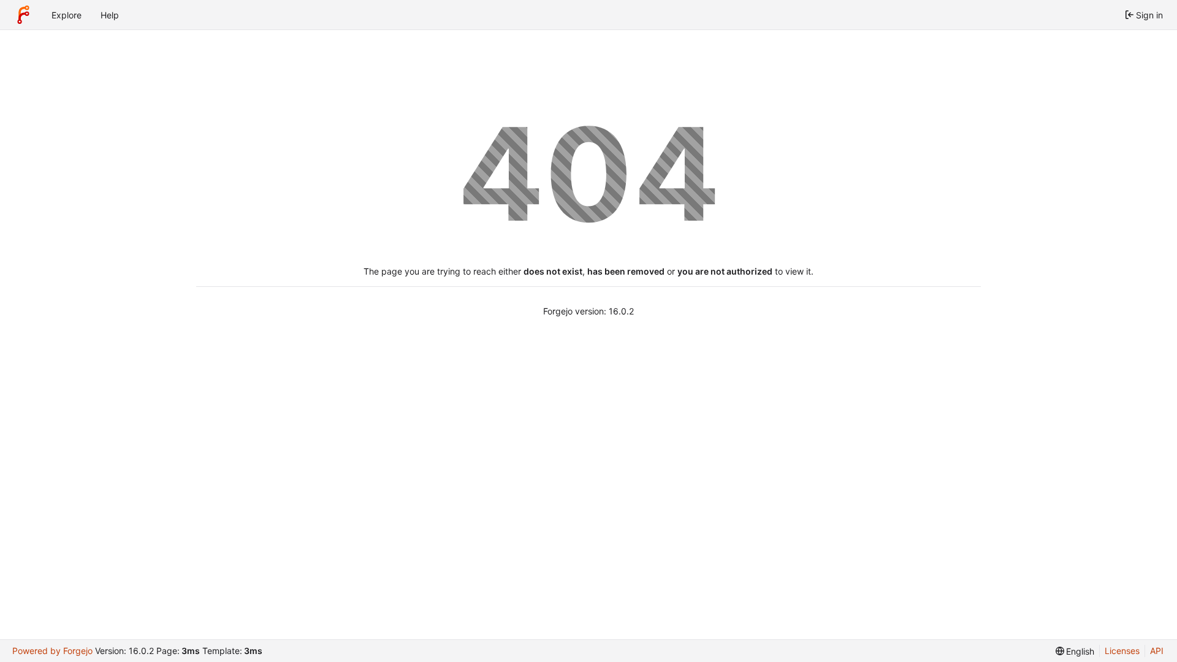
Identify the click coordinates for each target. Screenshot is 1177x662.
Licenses (1122, 650)
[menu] (1075, 651)
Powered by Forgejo (52, 650)
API (1157, 650)
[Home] (23, 15)
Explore (66, 15)
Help (110, 15)
